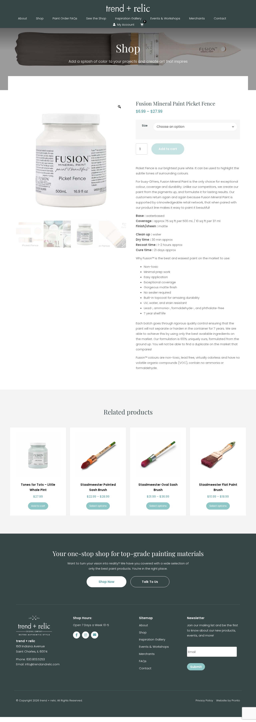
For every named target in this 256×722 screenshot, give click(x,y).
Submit (196, 667)
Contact (220, 18)
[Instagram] (85, 635)
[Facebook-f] (76, 635)
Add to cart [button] (38, 506)
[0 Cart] (141, 24)
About (22, 18)
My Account (125, 24)
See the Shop (96, 18)
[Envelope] (94, 635)
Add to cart (168, 149)
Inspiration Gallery (128, 18)
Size (144, 126)
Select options (98, 506)
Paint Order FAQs (65, 18)
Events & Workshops (165, 18)
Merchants (197, 18)
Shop (40, 18)
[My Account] (114, 24)
